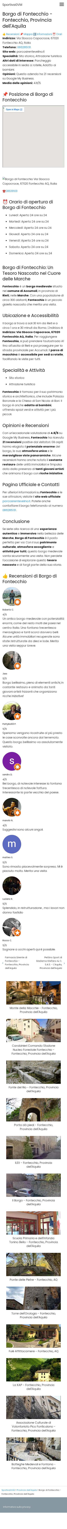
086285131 (24, 47)
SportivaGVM (12, 4)
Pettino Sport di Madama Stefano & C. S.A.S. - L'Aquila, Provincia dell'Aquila (49, 963)
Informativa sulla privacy (17, 1506)
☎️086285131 (9, 191)
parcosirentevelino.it (16, 501)
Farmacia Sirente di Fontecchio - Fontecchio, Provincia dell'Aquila (17, 963)
